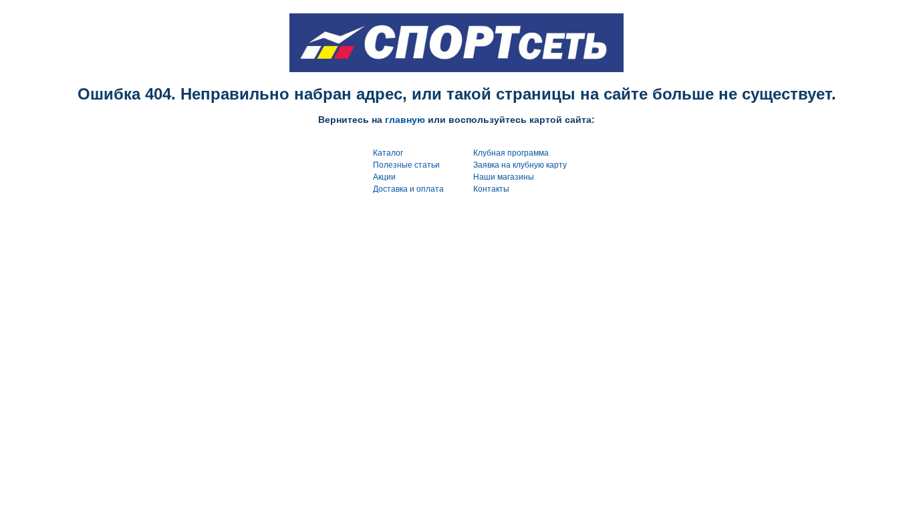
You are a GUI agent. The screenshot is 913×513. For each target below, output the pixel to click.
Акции (384, 177)
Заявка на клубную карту (520, 165)
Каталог (388, 153)
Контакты (491, 189)
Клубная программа (511, 153)
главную (405, 119)
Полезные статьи (406, 165)
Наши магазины (503, 177)
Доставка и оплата (408, 189)
